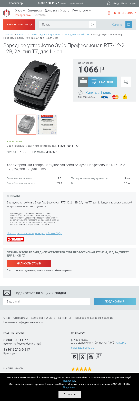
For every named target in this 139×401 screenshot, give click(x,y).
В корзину (106, 81)
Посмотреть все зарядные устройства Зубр (34, 233)
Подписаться (114, 301)
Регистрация (128, 3)
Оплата (64, 10)
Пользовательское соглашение (93, 317)
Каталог (21, 34)
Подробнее (69, 380)
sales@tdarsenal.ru (82, 347)
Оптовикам (34, 10)
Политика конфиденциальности (23, 322)
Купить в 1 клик (98, 93)
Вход (116, 3)
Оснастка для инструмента (46, 34)
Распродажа (23, 15)
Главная (8, 34)
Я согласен (70, 394)
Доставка (51, 10)
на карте (121, 342)
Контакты (40, 15)
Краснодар (16, 3)
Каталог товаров (19, 25)
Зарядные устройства (77, 34)
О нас (6, 317)
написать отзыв (29, 263)
